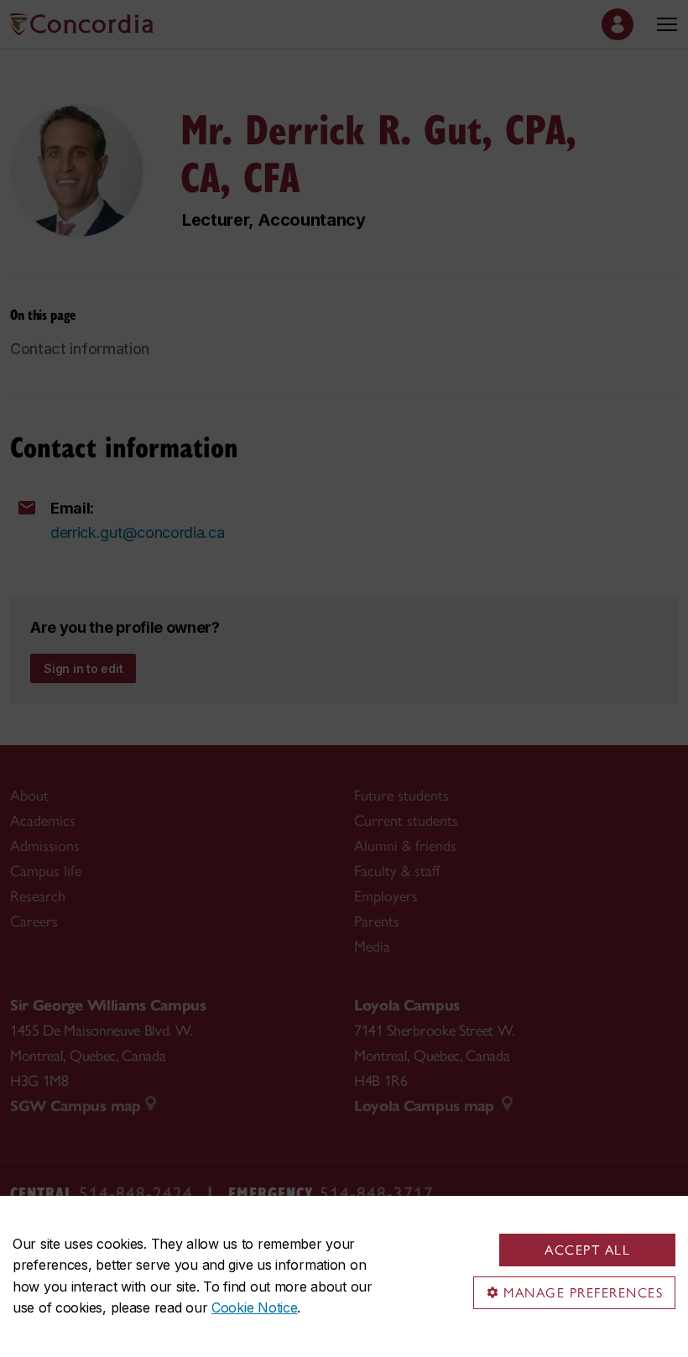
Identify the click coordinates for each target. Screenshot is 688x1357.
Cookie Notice (254, 1307)
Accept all (587, 1250)
